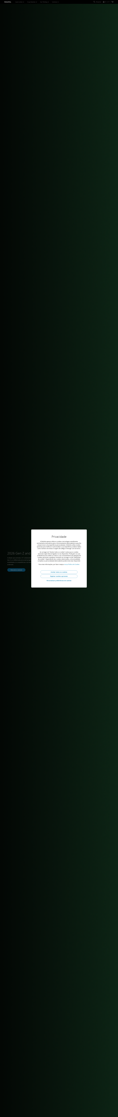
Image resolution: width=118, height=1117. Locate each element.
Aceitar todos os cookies (59, 572)
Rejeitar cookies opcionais (59, 576)
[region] (59, 558)
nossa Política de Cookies (71, 564)
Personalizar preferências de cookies (59, 580)
